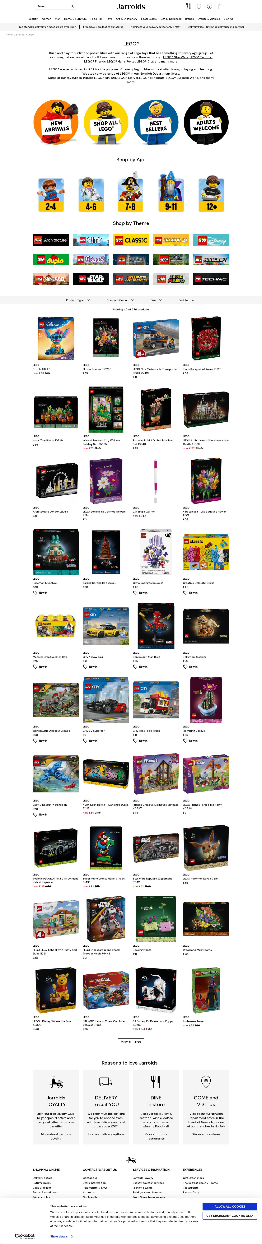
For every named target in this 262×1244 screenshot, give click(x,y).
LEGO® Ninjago (105, 78)
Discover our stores (206, 1134)
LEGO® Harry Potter (121, 61)
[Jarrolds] (131, 6)
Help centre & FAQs (95, 1187)
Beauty (33, 19)
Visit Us (228, 19)
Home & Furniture (75, 19)
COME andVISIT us (206, 1101)
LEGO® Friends (95, 61)
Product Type (75, 300)
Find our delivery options (106, 1134)
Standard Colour (117, 300)
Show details (59, 1236)
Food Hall (96, 19)
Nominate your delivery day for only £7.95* (155, 27)
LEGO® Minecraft (152, 78)
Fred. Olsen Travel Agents (149, 1197)
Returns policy (42, 1183)
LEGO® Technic (200, 57)
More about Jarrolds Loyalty (56, 1136)
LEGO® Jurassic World (182, 78)
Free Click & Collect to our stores (103, 27)
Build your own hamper (147, 1192)
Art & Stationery (126, 19)
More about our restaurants (156, 1136)
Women (46, 19)
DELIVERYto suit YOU (106, 1101)
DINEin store (156, 1101)
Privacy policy (41, 1197)
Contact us (90, 1178)
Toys (109, 19)
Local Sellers (149, 19)
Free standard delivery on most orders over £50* (47, 27)
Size (153, 300)
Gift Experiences (171, 19)
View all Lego (131, 1042)
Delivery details (42, 1178)
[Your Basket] (220, 6)
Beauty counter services (148, 1183)
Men (57, 19)
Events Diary (191, 1192)
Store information (94, 1183)
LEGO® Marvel (127, 78)
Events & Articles (209, 19)
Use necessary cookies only (230, 1215)
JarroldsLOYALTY (56, 1101)
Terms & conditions (45, 1192)
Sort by (183, 300)
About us (89, 1192)
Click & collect (42, 1187)
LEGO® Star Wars (175, 57)
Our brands (90, 1197)
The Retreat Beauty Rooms (200, 1183)
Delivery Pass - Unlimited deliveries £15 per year (216, 27)
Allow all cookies (230, 1206)
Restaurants (191, 1187)
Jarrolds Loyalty (143, 1178)
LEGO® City (145, 61)
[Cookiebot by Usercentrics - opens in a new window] (25, 1236)
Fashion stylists (142, 1187)
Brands (189, 19)
